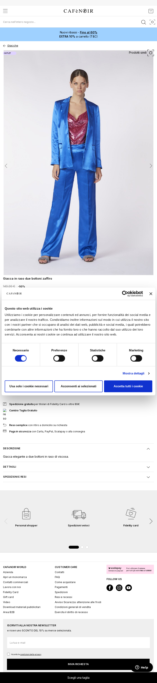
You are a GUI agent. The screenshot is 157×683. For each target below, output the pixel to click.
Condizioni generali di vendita (73, 607)
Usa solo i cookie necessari (28, 386)
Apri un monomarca (15, 577)
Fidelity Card (10, 592)
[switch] (59, 358)
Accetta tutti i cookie (128, 386)
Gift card (8, 597)
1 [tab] (74, 547)
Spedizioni (61, 592)
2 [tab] (82, 547)
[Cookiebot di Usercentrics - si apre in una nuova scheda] (125, 294)
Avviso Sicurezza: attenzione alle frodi (78, 602)
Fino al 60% (88, 32)
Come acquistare (65, 582)
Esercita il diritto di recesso (71, 612)
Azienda (8, 572)
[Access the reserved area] (142, 11)
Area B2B (9, 612)
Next (151, 521)
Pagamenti (61, 587)
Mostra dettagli (134, 373)
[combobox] (78, 21)
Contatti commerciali (15, 582)
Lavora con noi (12, 587)
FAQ (57, 577)
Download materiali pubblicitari (21, 607)
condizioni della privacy (30, 654)
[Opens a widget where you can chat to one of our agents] (141, 668)
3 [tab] (87, 547)
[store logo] (78, 11)
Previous (6, 521)
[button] (11, 163)
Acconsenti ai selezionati (78, 386)
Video (6, 602)
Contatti (59, 572)
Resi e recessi (63, 597)
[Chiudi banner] (150, 293)
